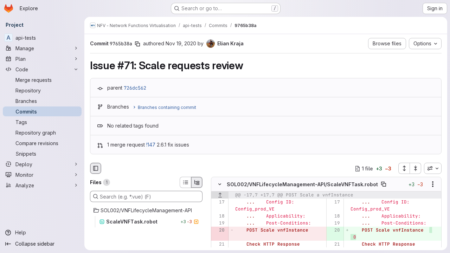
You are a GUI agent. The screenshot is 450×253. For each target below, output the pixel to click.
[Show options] (433, 184)
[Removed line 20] (219, 230)
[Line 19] (219, 223)
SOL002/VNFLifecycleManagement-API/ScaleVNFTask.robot (302, 184)
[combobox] (433, 168)
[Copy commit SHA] (137, 44)
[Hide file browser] (95, 168)
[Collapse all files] (415, 168)
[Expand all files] (404, 168)
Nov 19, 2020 (181, 43)
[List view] (185, 182)
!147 (150, 145)
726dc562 (135, 88)
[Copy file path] (383, 184)
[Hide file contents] (220, 184)
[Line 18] (219, 216)
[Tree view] (196, 182)
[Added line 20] (334, 230)
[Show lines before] (220, 195)
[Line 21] (219, 244)
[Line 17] (219, 202)
